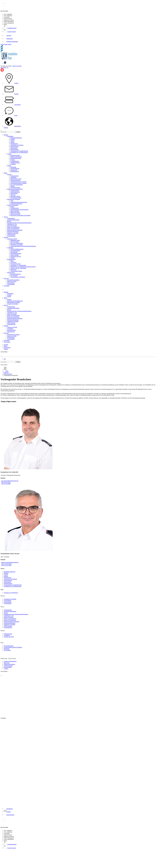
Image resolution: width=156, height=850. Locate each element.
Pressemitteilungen (8, 646)
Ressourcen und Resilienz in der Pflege (20, 215)
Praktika (12, 258)
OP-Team (12, 195)
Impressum (7, 662)
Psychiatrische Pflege (15, 198)
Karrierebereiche (11, 259)
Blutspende (13, 167)
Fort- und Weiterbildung (16, 184)
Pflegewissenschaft (15, 214)
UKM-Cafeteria (8, 626)
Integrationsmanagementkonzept (18, 202)
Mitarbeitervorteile (15, 240)
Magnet (12, 206)
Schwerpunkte (7, 603)
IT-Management (14, 208)
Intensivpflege (14, 193)
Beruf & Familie (14, 241)
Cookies (6, 668)
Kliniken (12, 139)
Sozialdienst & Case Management (19, 152)
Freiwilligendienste (15, 250)
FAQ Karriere (14, 275)
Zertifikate (13, 164)
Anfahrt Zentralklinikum (10, 661)
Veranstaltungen (8, 627)
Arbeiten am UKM (12, 239)
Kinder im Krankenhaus (10, 618)
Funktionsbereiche (15, 192)
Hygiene (12, 159)
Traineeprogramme (15, 187)
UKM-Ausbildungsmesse (16, 249)
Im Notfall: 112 (4, 67)
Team (11, 200)
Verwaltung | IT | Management (18, 265)
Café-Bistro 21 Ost (9, 615)
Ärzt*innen (13, 262)
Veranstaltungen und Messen (17, 277)
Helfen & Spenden (8, 617)
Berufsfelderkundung (15, 253)
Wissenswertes (11, 272)
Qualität (9, 154)
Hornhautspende (14, 171)
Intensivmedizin (14, 146)
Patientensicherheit (15, 155)
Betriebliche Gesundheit (16, 244)
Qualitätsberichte (14, 161)
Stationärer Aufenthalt (9, 624)
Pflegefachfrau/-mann (15, 178)
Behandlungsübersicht (16, 137)
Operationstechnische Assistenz (18, 183)
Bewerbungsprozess (15, 274)
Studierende (13, 269)
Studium (12, 186)
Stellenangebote (14, 176)
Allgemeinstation (14, 190)
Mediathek (6, 648)
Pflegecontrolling (14, 211)
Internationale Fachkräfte (13, 199)
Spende (9, 165)
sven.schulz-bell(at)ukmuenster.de (9, 480)
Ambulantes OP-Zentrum (16, 145)
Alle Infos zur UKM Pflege (11, 592)
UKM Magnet (7, 600)
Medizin (6, 135)
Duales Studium (14, 255)
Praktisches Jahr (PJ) (15, 256)
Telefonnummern (8, 665)
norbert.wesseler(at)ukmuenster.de (9, 562)
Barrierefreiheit (8, 667)
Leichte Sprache (11, 31)
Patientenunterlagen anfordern (11, 621)
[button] (5, 289)
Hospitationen (14, 252)
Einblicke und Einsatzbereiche (15, 189)
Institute (12, 142)
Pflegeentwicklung (15, 212)
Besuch (6, 612)
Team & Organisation (12, 205)
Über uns (6, 278)
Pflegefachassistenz (15, 180)
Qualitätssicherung (15, 162)
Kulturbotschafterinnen (16, 203)
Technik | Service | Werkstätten (18, 268)
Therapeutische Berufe (16, 271)
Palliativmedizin (14, 149)
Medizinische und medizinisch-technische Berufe (23, 266)
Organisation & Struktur (10, 599)
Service (6, 217)
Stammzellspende (14, 168)
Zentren (12, 140)
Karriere (9, 174)
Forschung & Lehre (15, 263)
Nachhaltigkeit (7, 602)
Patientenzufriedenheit (16, 156)
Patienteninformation (15, 158)
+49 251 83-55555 (17, 66)
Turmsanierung (8, 610)
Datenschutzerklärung (9, 664)
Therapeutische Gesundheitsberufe (19, 151)
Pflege (5, 173)
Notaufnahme (13, 148)
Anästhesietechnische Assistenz (18, 181)
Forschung (6, 285)
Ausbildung (13, 177)
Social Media (7, 650)
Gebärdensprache (11, 28)
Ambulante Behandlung (10, 611)
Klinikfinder (10, 136)
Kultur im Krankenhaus (10, 620)
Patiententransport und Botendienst (19, 209)
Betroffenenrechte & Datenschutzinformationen (16, 614)
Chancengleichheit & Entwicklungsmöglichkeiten (23, 246)
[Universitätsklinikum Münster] (78, 52)
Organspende (13, 170)
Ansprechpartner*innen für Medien (13, 647)
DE (5, 359)
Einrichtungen (14, 143)
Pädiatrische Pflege (15, 196)
